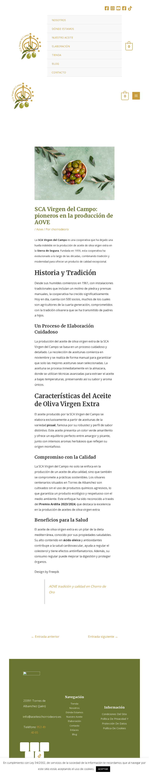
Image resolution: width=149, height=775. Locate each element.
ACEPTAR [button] (103, 769)
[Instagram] (112, 8)
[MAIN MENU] (136, 96)
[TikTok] (130, 8)
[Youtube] (44, 746)
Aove (39, 229)
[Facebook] (106, 8)
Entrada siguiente (103, 636)
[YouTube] (118, 8)
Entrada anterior (45, 636)
